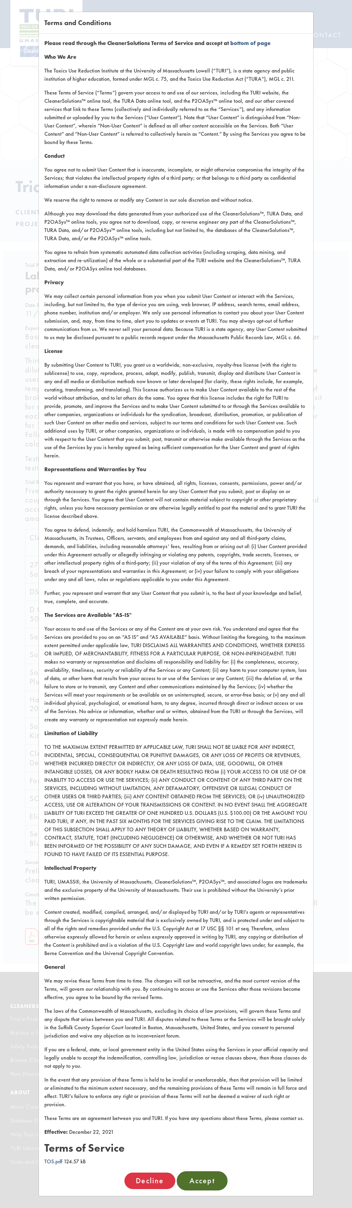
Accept (202, 1181)
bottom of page (250, 43)
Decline (150, 1181)
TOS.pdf (53, 1161)
